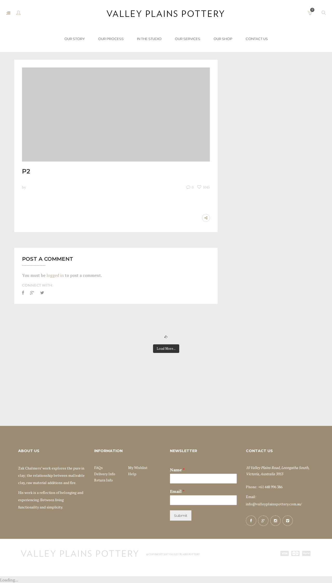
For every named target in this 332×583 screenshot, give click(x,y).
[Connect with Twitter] (42, 293)
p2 (26, 171)
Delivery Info (104, 473)
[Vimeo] (287, 520)
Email (177, 491)
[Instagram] (275, 520)
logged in (55, 275)
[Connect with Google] (32, 293)
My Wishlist (138, 467)
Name (177, 470)
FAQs (98, 467)
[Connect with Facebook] (24, 293)
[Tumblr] (195, 218)
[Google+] (263, 520)
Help (132, 473)
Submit (180, 515)
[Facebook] (251, 520)
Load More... (166, 348)
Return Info (103, 480)
